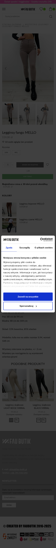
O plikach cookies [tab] (44, 247)
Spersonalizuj (26, 306)
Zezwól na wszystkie (28, 296)
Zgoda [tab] (9, 247)
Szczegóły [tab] (24, 247)
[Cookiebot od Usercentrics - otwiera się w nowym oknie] (40, 240)
